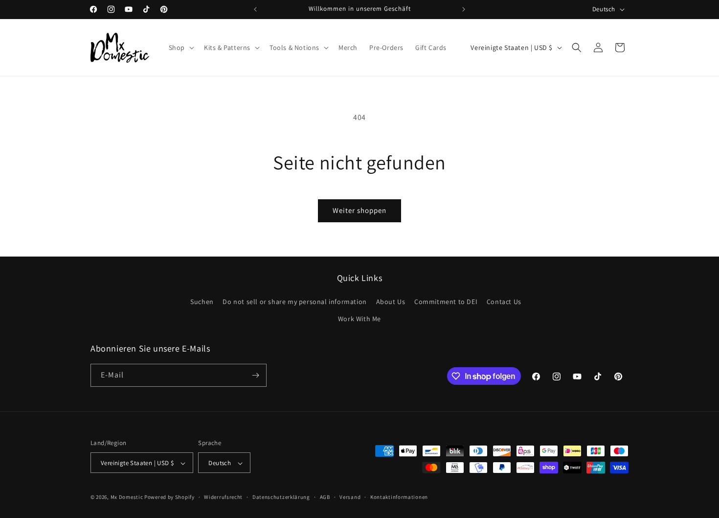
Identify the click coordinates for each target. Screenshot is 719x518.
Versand (349, 497)
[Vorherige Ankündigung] (255, 9)
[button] (180, 47)
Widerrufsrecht (223, 497)
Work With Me (359, 319)
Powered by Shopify (169, 497)
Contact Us (504, 301)
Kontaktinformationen (399, 497)
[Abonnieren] (255, 375)
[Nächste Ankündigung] (463, 9)
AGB (325, 497)
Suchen (202, 301)
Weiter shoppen (359, 210)
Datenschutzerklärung (281, 497)
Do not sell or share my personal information (294, 301)
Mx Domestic (127, 497)
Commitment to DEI (445, 301)
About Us (390, 301)
